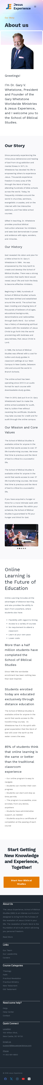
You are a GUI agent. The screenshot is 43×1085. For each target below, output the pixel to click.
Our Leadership (10, 954)
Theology (7, 971)
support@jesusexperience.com (17, 1045)
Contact (6, 1015)
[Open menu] (35, 6)
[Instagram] (17, 1078)
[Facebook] (5, 1078)
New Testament (10, 986)
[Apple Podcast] (29, 1078)
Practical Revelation (12, 978)
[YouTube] (23, 1078)
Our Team (7, 950)
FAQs (5, 1008)
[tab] (17, 548)
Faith (5, 975)
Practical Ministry (11, 982)
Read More (8, 937)
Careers (6, 958)
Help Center (8, 1012)
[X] (11, 1078)
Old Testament (9, 989)
